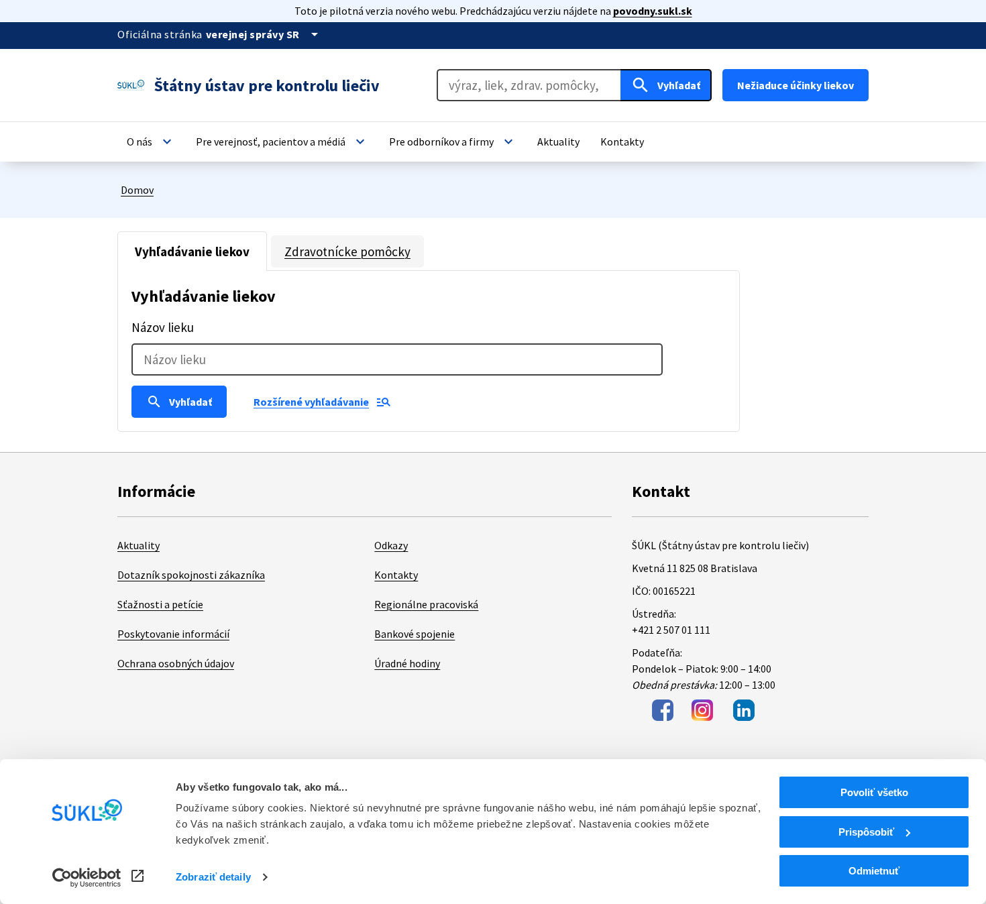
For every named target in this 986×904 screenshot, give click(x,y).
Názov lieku (162, 327)
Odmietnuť (873, 871)
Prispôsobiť (866, 832)
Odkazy (391, 545)
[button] (151, 141)
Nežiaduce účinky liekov (795, 85)
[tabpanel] (428, 351)
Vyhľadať (179, 402)
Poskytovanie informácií (173, 633)
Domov (137, 189)
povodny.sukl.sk (652, 10)
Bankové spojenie (414, 633)
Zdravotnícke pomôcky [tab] (347, 251)
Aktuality (138, 545)
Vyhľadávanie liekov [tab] (192, 251)
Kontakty (396, 574)
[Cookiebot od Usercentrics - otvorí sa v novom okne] (87, 878)
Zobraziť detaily (213, 877)
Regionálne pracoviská (426, 604)
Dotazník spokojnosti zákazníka (191, 574)
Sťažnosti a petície (160, 604)
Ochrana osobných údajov (175, 663)
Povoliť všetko (874, 792)
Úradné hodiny (407, 663)
